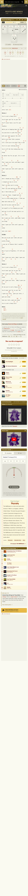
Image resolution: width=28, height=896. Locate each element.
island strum (15, 48)
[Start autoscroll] (3, 86)
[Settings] (25, 86)
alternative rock (17, 540)
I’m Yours (9, 563)
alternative (10, 540)
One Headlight (9, 361)
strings (4, 596)
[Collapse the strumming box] (25, 48)
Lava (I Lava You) (11, 555)
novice (18, 331)
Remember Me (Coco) (12, 571)
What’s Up (8, 381)
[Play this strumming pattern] (22, 48)
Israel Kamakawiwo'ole (11, 552)
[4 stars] (16, 345)
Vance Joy (9, 588)
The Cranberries (9, 391)
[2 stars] (11, 345)
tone (20, 453)
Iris (6, 386)
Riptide (8, 587)
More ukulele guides (6, 604)
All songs (22, 358)
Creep (8, 559)
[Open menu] (26, 5)
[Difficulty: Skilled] (20, 361)
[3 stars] (14, 345)
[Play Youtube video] (14, 439)
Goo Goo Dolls (9, 387)
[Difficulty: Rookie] (20, 373)
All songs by (17, 543)
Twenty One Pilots (10, 568)
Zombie (8, 390)
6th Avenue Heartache (11, 366)
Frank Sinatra (9, 576)
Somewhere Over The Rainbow (14, 551)
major (12, 330)
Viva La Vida (9, 377)
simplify (9, 44)
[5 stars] (19, 345)
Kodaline (7, 396)
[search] (22, 2)
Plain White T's (10, 580)
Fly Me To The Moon (12, 575)
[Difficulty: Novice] (20, 391)
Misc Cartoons (10, 556)
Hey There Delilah (11, 579)
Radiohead (9, 560)
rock (24, 540)
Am (9, 231)
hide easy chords (18, 44)
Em (14, 114)
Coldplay (7, 374)
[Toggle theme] (2, 2)
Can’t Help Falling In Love (13, 567)
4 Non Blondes (9, 382)
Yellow (7, 372)
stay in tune (14, 596)
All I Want (8, 395)
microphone (9, 453)
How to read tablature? (23, 89)
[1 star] (9, 345)
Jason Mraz (9, 564)
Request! (15, 426)
